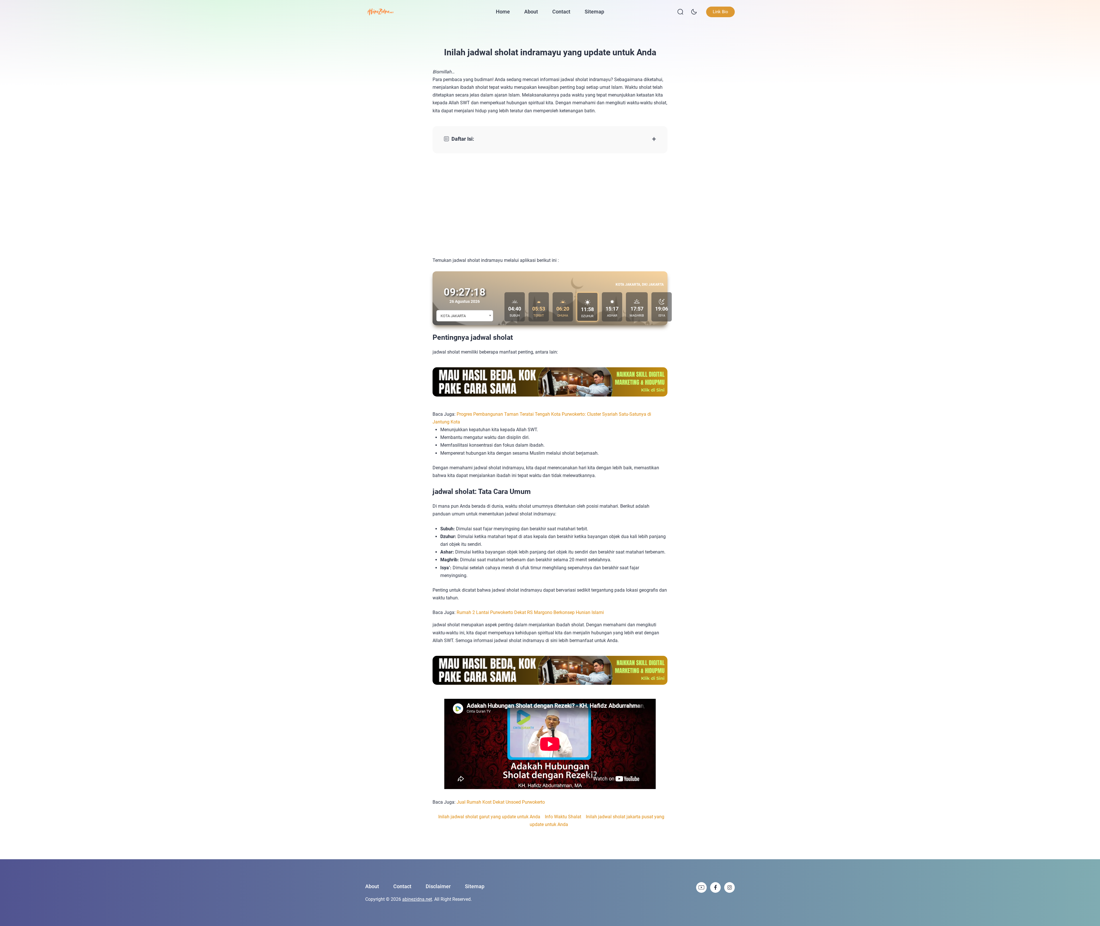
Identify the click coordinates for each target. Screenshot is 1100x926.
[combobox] (464, 315)
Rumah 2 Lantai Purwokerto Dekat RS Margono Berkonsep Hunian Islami (530, 612)
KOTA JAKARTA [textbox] (453, 316)
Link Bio (720, 11)
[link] (701, 887)
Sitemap (594, 12)
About (531, 12)
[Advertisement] (550, 205)
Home (503, 12)
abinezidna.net (417, 899)
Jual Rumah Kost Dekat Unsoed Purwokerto (501, 802)
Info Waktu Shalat (563, 816)
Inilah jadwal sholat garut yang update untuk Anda (489, 816)
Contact (561, 12)
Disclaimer (438, 886)
